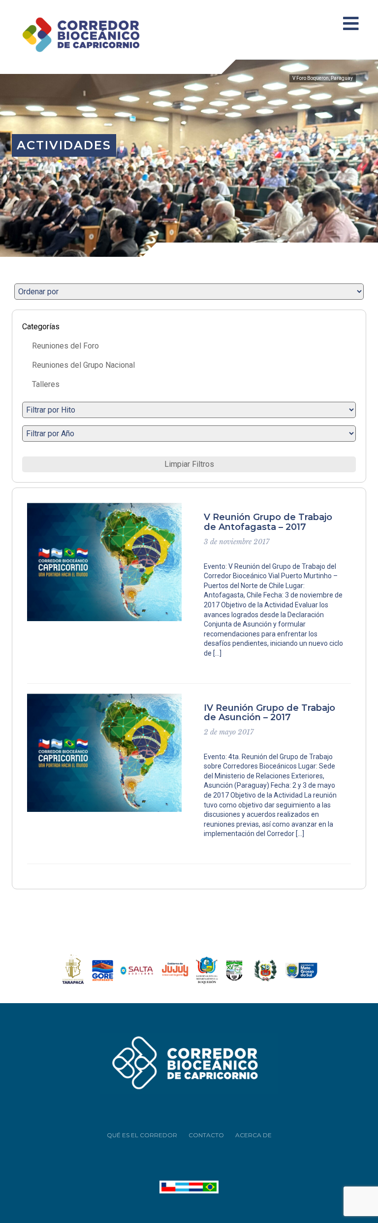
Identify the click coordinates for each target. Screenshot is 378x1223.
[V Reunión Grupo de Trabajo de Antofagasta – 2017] (104, 562)
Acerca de (253, 1135)
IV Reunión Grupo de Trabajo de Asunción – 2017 (269, 712)
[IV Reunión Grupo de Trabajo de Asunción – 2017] (104, 753)
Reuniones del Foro (65, 345)
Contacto (206, 1135)
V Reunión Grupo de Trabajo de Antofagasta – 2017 (268, 522)
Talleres (46, 384)
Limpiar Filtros (189, 464)
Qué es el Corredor (142, 1135)
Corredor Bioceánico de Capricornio (93, 34)
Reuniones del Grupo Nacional (83, 365)
